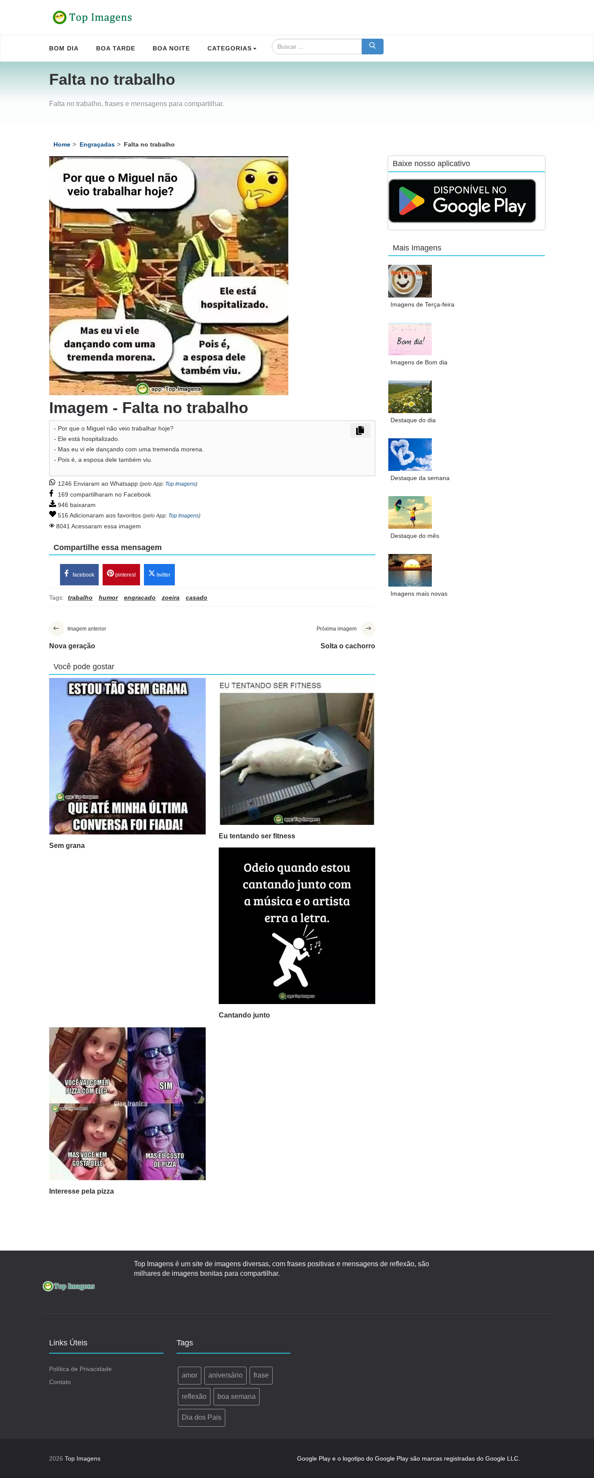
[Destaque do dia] (410, 396)
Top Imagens (180, 484)
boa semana (236, 1396)
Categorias (229, 48)
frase (261, 1375)
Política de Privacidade (80, 1368)
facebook (82, 575)
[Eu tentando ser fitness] (297, 751)
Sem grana (67, 845)
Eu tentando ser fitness (257, 836)
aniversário (225, 1375)
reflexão (194, 1396)
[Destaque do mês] (410, 512)
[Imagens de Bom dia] (410, 339)
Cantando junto (244, 1015)
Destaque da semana (420, 477)
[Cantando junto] (297, 925)
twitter (162, 575)
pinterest (125, 575)
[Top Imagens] (92, 17)
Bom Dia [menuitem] (64, 48)
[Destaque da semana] (410, 454)
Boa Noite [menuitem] (171, 48)
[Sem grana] (127, 756)
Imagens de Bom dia (418, 362)
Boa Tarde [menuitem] (115, 48)
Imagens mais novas (418, 593)
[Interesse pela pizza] (127, 1103)
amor (189, 1375)
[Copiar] (360, 430)
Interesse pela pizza (81, 1191)
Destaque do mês (414, 535)
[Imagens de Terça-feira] (410, 281)
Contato (60, 1381)
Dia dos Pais (201, 1417)
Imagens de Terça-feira (422, 304)
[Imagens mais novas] (410, 570)
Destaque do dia (413, 420)
